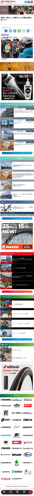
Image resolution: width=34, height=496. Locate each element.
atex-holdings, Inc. (15, 486)
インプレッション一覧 (17, 218)
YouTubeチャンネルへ (17, 291)
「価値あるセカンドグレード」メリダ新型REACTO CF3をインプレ (23, 207)
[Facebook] (14, 30)
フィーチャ (11, 493)
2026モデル (5, 215)
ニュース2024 (5, 34)
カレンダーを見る (17, 339)
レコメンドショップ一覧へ (17, 153)
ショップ (17, 493)
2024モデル (28, 215)
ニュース (4, 493)
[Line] (19, 30)
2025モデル (17, 215)
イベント (24, 493)
